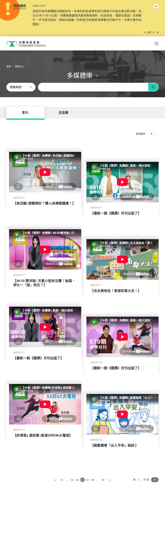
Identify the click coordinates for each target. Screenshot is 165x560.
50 (103, 479)
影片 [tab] (25, 112)
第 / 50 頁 (141, 479)
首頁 (8, 66)
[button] (145, 32)
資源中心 (19, 66)
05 (77, 479)
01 (62, 479)
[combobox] (20, 87)
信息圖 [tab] (63, 112)
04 (72, 479)
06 (82, 479)
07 (87, 479)
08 (92, 479)
